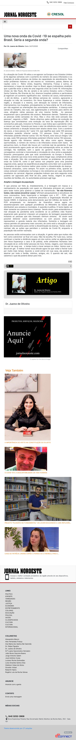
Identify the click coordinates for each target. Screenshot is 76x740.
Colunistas (11, 636)
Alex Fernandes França (13, 642)
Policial (8, 615)
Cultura (9, 622)
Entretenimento (12, 608)
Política (8, 594)
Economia (9, 606)
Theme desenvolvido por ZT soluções (18, 728)
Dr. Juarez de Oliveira (13, 649)
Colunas (9, 610)
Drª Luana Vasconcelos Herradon (17, 651)
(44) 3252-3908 (14, 716)
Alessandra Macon (12, 639)
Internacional (11, 627)
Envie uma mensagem (13, 697)
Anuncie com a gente (13, 684)
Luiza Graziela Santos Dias (15, 663)
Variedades (10, 599)
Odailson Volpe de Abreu (14, 665)
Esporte (8, 596)
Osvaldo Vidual (11, 667)
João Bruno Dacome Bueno (15, 653)
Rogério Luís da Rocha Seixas (16, 672)
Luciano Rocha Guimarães (15, 660)
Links (7, 591)
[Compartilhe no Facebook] (71, 49)
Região (8, 601)
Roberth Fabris (10, 670)
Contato (9, 693)
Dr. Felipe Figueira (12, 646)
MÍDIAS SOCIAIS (12, 706)
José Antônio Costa (12, 658)
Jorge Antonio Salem (13, 656)
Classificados (11, 620)
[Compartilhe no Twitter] (70, 49)
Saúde (8, 618)
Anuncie (9, 681)
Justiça (8, 603)
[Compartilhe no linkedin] (69, 49)
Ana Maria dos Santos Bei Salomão (18, 644)
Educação (9, 613)
